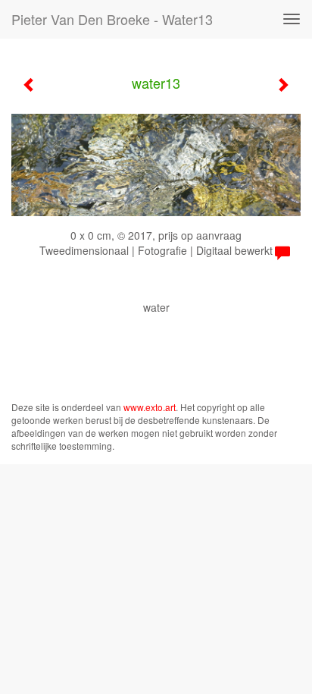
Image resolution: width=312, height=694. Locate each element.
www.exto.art (149, 406)
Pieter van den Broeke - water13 (112, 19)
